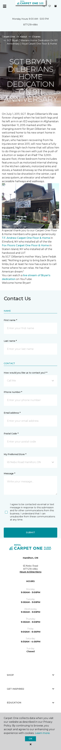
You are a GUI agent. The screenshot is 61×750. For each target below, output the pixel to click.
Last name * (10, 341)
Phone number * (13, 392)
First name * (10, 320)
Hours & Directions (30, 571)
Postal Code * (11, 433)
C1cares (36, 36)
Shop (10, 675)
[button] (44, 6)
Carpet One (8, 36)
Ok (30, 738)
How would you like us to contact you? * (25, 373)
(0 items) (55, 6)
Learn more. (42, 733)
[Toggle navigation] (5, 6)
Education (14, 702)
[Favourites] (50, 6)
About (23, 36)
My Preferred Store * (15, 454)
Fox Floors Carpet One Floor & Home (25, 245)
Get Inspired (15, 688)
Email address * (12, 413)
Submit (30, 532)
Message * (9, 473)
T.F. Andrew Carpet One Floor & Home (26, 237)
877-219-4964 (30, 24)
